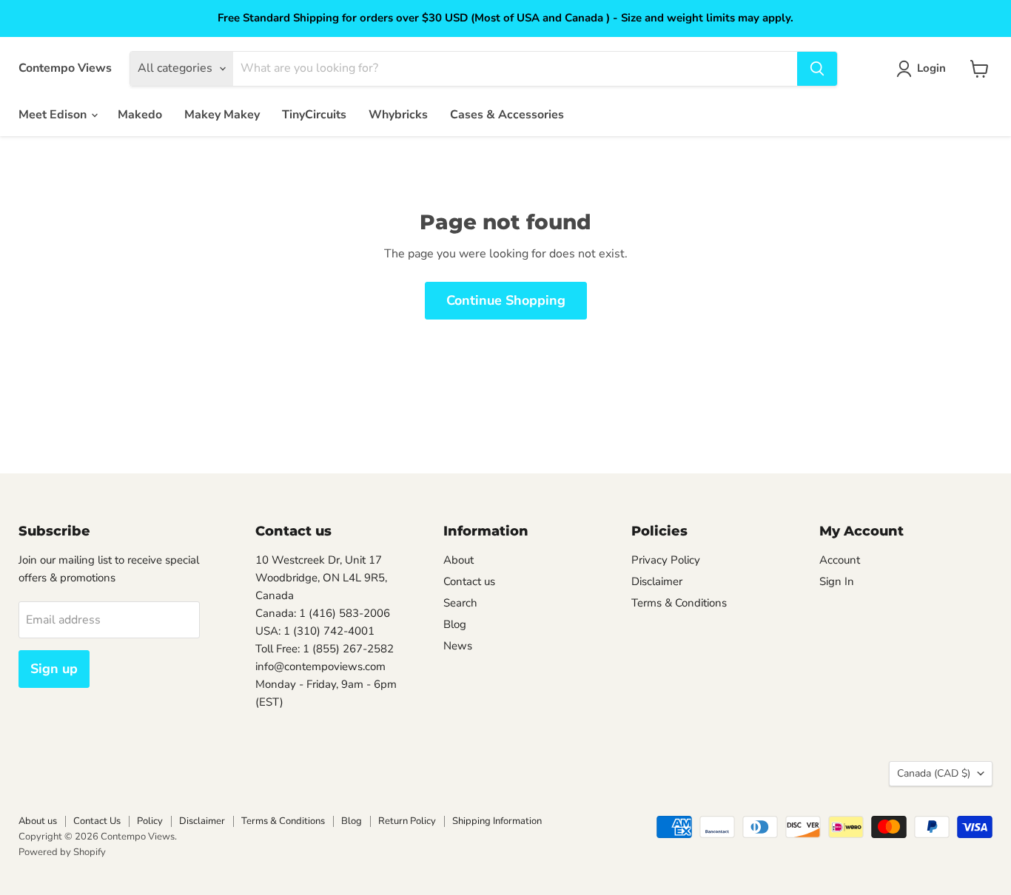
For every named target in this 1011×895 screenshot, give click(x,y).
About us (38, 821)
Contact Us (97, 821)
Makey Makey (222, 115)
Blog (454, 624)
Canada (933, 773)
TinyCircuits (314, 115)
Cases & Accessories (507, 115)
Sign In (836, 581)
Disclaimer (656, 581)
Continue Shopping (505, 300)
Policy (150, 821)
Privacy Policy (665, 560)
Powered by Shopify (62, 852)
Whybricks (398, 115)
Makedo (140, 115)
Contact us (469, 581)
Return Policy (407, 821)
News (457, 645)
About (458, 560)
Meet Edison (54, 115)
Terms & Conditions (679, 602)
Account (839, 560)
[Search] (817, 69)
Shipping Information (497, 821)
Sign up (54, 669)
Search (460, 602)
